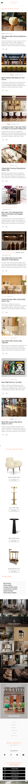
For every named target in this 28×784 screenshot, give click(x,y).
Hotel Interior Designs (10, 592)
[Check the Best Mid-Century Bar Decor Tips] (14, 284)
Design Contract (8, 590)
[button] (26, 702)
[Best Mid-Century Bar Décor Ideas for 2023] (14, 407)
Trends (12, 74)
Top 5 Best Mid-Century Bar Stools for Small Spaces (12, 259)
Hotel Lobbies (8, 585)
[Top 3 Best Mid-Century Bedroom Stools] (14, 21)
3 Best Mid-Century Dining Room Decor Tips (14, 169)
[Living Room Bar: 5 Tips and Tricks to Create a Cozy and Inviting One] (14, 108)
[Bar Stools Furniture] (14, 2)
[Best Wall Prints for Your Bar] (14, 367)
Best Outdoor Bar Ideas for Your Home (13, 78)
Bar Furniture (7, 583)
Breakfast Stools (20, 252)
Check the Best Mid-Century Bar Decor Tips (13, 300)
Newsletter (14, 727)
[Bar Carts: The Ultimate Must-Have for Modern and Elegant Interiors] (14, 195)
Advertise (14, 724)
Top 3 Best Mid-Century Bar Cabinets (12, 342)
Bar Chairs (4, 124)
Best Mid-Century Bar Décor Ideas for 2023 (12, 423)
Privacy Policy (14, 735)
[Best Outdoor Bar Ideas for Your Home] (14, 63)
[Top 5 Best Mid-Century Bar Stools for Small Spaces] (14, 240)
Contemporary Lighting (10, 589)
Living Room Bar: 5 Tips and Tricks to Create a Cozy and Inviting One (14, 128)
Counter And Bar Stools (10, 587)
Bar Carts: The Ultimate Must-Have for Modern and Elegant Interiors (12, 214)
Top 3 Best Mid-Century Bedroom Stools (14, 37)
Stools (3, 33)
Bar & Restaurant (6, 74)
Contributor (14, 730)
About (14, 722)
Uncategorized (5, 165)
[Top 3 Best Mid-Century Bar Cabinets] (14, 326)
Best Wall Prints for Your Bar (12, 382)
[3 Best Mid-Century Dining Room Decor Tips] (14, 153)
